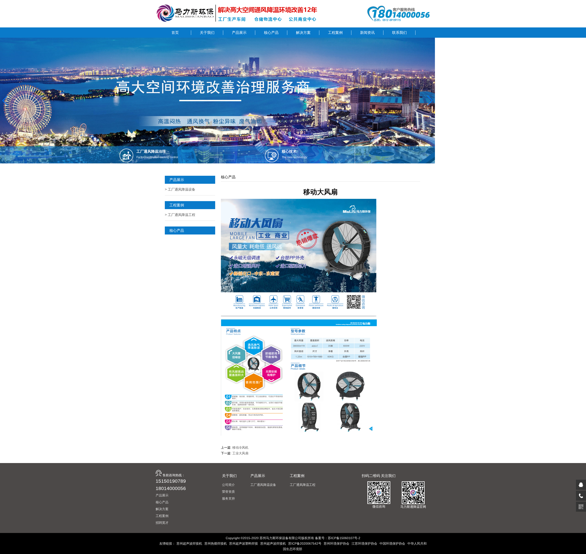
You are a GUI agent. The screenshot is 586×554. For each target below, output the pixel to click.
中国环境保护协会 (392, 543)
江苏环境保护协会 (364, 543)
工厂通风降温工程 (302, 485)
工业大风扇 (240, 453)
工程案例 (162, 516)
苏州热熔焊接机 (215, 543)
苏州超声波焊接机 (189, 543)
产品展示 (162, 495)
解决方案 (162, 509)
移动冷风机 (240, 447)
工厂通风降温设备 (263, 485)
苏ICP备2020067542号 (304, 543)
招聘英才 (162, 523)
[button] (5, 101)
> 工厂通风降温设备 (180, 189)
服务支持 (228, 498)
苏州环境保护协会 (336, 543)
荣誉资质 (228, 491)
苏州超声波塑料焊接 (243, 543)
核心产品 (162, 502)
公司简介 (228, 485)
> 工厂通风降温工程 (180, 215)
